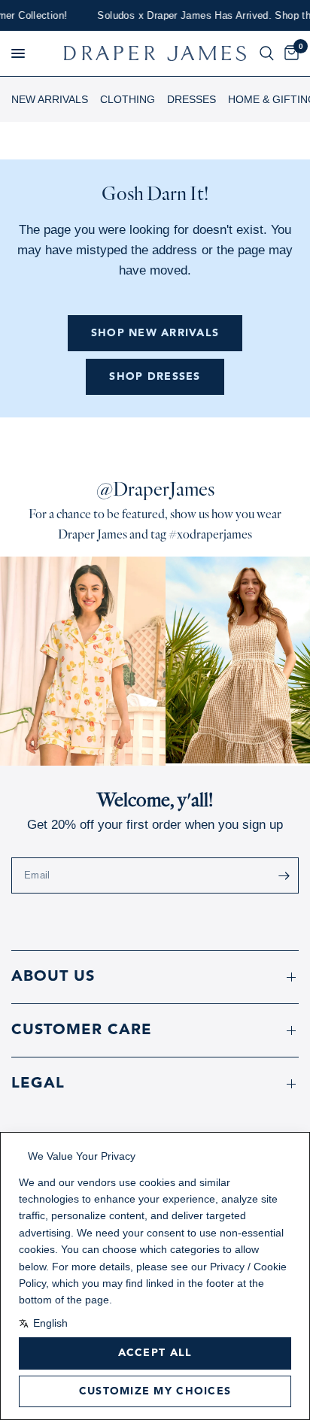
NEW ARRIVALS (49, 99)
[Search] (266, 53)
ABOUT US (53, 977)
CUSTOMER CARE (81, 1030)
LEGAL (38, 1083)
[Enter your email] (284, 875)
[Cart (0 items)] (289, 53)
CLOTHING (127, 99)
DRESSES (191, 99)
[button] (18, 53)
